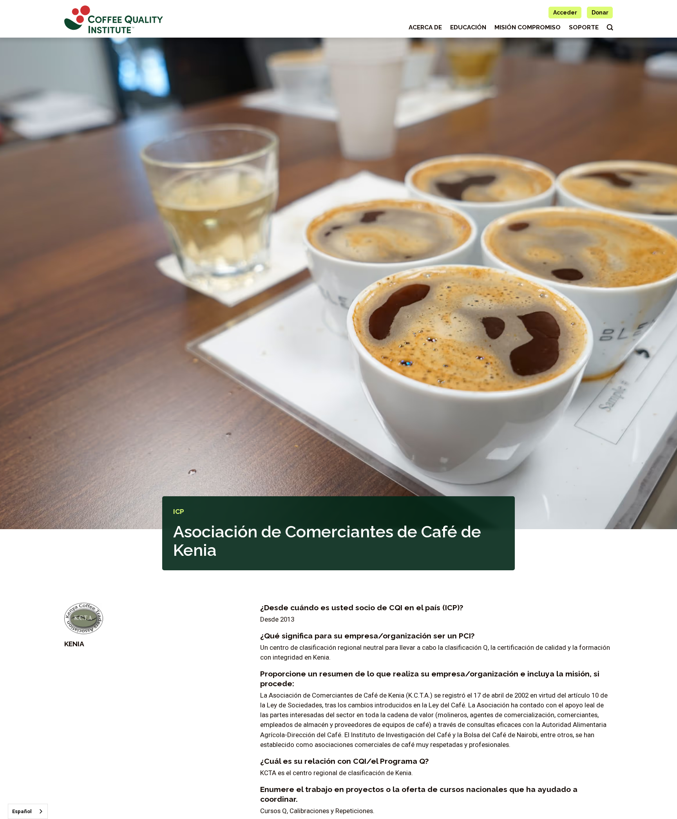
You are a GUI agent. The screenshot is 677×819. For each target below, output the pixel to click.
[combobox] (28, 811)
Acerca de (425, 27)
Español (22, 811)
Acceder (565, 12)
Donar (600, 12)
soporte (584, 27)
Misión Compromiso (527, 27)
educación (468, 27)
